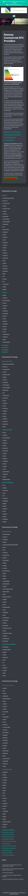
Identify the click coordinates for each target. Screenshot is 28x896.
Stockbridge (5, 753)
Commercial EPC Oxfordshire (8, 839)
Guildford (5, 806)
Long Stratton (6, 284)
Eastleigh (5, 703)
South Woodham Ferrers (8, 589)
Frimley (4, 800)
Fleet (4, 714)
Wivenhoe (5, 622)
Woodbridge (5, 323)
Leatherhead (5, 811)
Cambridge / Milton (7, 649)
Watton (4, 234)
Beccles (4, 318)
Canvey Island (6, 560)
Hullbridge (5, 635)
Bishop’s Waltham (6, 698)
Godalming (5, 803)
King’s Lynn (5, 200)
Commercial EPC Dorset (7, 850)
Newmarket (5, 310)
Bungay (4, 339)
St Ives (4, 665)
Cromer (4, 239)
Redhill (4, 813)
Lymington (5, 729)
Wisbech (4, 652)
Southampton (6, 750)
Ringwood (5, 745)
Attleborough (5, 224)
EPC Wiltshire (5, 352)
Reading (4, 506)
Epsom (4, 790)
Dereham (5, 211)
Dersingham (5, 258)
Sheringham (5, 242)
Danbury (4, 630)
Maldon (4, 575)
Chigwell (4, 602)
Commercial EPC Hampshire (7, 685)
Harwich (4, 578)
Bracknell (5, 487)
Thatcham (5, 513)
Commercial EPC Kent (6, 843)
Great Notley (5, 620)
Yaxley (4, 673)
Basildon (4, 542)
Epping (4, 604)
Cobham (4, 782)
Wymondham (5, 216)
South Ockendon (6, 581)
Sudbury (4, 308)
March (4, 660)
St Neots (4, 654)
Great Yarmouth (6, 203)
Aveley (4, 615)
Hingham (5, 278)
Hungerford (5, 498)
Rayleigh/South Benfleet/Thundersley (10, 544)
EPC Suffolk (4, 292)
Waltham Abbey (6, 583)
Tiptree (4, 609)
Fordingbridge (6, 716)
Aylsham (4, 247)
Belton (4, 260)
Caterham (5, 780)
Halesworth (5, 336)
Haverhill (4, 303)
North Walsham (6, 219)
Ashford (4, 774)
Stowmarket (5, 313)
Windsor (4, 516)
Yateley (4, 766)
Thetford (4, 206)
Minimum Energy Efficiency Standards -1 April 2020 (13, 879)
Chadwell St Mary (6, 607)
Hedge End (5, 724)
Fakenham (5, 237)
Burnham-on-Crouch (7, 628)
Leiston (4, 331)
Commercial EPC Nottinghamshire (9, 845)
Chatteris (5, 670)
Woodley (4, 521)
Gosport (4, 719)
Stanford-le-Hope (6, 570)
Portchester (5, 740)
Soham (4, 675)
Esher (4, 793)
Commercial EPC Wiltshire (7, 852)
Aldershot (5, 688)
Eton (4, 495)
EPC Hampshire (5, 349)
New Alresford (6, 732)
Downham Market (6, 221)
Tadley (4, 755)
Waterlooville (5, 761)
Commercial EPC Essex (6, 531)
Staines (4, 819)
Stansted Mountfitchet (7, 633)
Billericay (5, 562)
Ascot (4, 485)
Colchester (5, 536)
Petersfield (5, 737)
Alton (4, 690)
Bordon (4, 701)
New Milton (5, 735)
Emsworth (5, 706)
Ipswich (4, 295)
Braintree (5, 557)
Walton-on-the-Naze (7, 596)
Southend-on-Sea (6, 534)
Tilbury (4, 594)
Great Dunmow (6, 617)
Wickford (5, 565)
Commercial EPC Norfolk (7, 361)
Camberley (5, 777)
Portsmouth (5, 742)
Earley (4, 493)
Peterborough (6, 646)
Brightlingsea (5, 612)
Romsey (4, 748)
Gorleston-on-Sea (6, 208)
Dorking (4, 785)
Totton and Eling (6, 758)
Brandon (4, 326)
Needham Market (6, 342)
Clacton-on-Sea (6, 555)
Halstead (5, 599)
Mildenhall (5, 321)
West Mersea (5, 625)
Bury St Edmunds (6, 300)
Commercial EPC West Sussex (8, 834)
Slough (4, 511)
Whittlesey (5, 667)
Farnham (5, 798)
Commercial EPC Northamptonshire (9, 841)
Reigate (4, 816)
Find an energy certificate (8, 872)
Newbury (5, 503)
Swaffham (5, 245)
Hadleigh (5, 329)
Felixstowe (5, 305)
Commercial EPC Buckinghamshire (9, 848)
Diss (4, 226)
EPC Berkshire (5, 347)
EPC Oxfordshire (5, 345)
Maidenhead (5, 500)
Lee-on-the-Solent (6, 727)
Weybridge (5, 824)
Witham (4, 573)
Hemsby (4, 250)
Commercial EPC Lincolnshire (8, 832)
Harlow (4, 547)
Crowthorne (5, 490)
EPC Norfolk (4, 195)
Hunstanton (5, 232)
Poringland (5, 255)
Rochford (5, 586)
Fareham (5, 709)
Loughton (5, 568)
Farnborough (5, 711)
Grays (4, 549)
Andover (4, 693)
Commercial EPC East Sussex (8, 836)
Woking (4, 826)
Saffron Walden (6, 591)
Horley (4, 808)
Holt (4, 281)
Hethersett (5, 252)
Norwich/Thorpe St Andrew (8, 198)
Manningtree (5, 641)
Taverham (5, 213)
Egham (4, 787)
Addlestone (5, 772)
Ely (3, 662)
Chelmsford (5, 539)
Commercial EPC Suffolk (7, 429)
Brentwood (5, 552)
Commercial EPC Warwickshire (8, 855)
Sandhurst (5, 508)
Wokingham (5, 519)
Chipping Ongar (6, 638)
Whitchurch (5, 763)
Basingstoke (5, 696)
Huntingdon (5, 657)
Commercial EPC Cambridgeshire (9, 644)
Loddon (4, 286)
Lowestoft (5, 297)
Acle (4, 276)
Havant (4, 722)
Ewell (4, 795)
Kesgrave (5, 316)
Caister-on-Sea (6, 229)
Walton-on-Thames (7, 821)
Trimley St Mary (6, 334)
